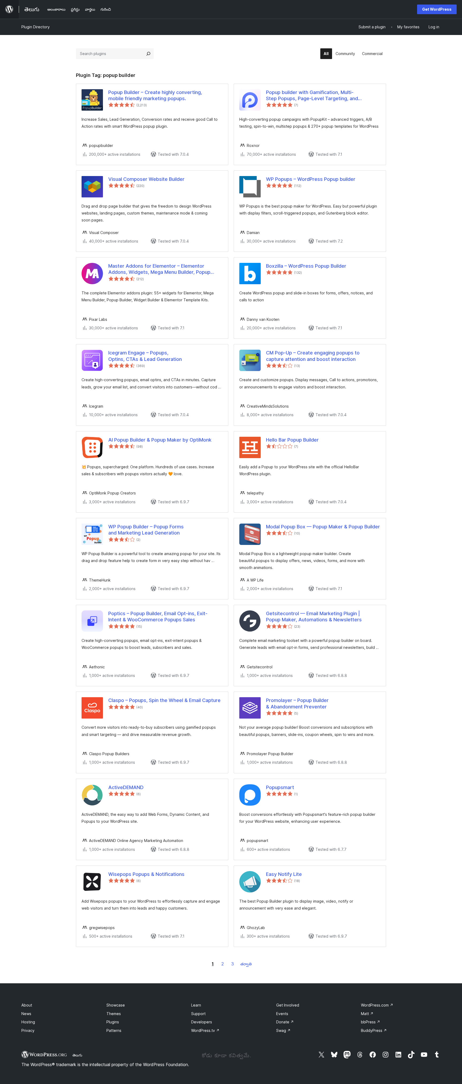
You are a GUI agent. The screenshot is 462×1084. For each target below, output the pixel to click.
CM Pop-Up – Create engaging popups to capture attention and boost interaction (313, 356)
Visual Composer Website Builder (146, 179)
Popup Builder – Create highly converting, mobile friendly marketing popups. (155, 95)
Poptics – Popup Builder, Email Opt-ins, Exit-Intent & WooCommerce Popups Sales (157, 616)
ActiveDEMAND (126, 787)
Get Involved (287, 1005)
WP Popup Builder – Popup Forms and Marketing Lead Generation (146, 530)
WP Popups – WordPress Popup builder (310, 179)
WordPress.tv (205, 1030)
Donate (285, 1022)
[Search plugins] (148, 53)
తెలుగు (77, 1055)
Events (282, 1013)
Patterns (113, 1030)
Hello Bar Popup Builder (292, 440)
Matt (367, 1013)
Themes (113, 1013)
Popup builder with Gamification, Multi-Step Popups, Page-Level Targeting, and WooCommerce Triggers (312, 95)
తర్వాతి (246, 964)
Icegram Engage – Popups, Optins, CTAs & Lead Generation (145, 356)
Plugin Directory (35, 27)
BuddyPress (374, 1030)
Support (198, 1013)
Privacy (27, 1030)
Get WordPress (437, 9)
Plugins (112, 1022)
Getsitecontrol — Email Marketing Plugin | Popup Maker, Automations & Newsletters (314, 616)
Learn (196, 1005)
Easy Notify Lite (284, 874)
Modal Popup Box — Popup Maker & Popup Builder (323, 526)
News (26, 1013)
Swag (283, 1030)
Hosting (28, 1022)
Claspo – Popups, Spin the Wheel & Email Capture (164, 700)
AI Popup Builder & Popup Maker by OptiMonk (159, 440)
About (26, 1005)
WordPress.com (377, 1005)
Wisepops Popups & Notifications (146, 874)
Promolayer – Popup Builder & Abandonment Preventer (297, 703)
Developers (201, 1022)
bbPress (370, 1022)
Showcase (115, 1005)
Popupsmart (280, 787)
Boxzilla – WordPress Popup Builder (306, 266)
